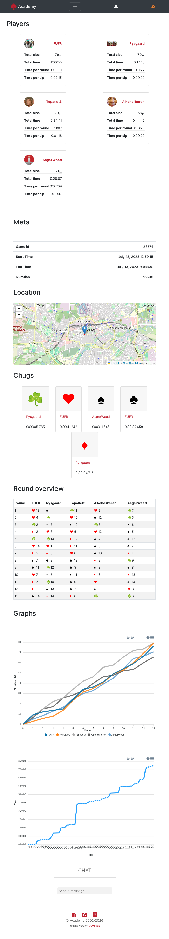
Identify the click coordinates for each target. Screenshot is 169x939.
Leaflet (114, 363)
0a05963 (94, 925)
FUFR (64, 417)
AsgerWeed (101, 417)
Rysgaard (33, 417)
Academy (26, 6)
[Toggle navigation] (75, 6)
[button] (84, 330)
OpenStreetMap (132, 363)
